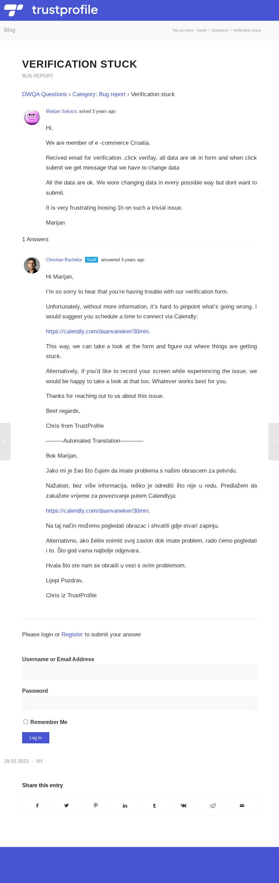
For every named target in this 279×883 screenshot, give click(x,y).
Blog (9, 30)
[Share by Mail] (242, 806)
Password (35, 691)
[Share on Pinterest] (95, 806)
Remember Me (48, 722)
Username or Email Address (58, 659)
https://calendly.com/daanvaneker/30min (97, 331)
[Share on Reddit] (212, 806)
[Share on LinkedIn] (125, 806)
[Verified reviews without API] (5, 441)
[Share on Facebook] (37, 806)
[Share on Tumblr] (154, 806)
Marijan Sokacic (62, 111)
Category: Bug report (99, 94)
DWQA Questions (44, 94)
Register (72, 634)
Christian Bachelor (64, 259)
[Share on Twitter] (66, 806)
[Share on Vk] (183, 806)
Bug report (37, 75)
